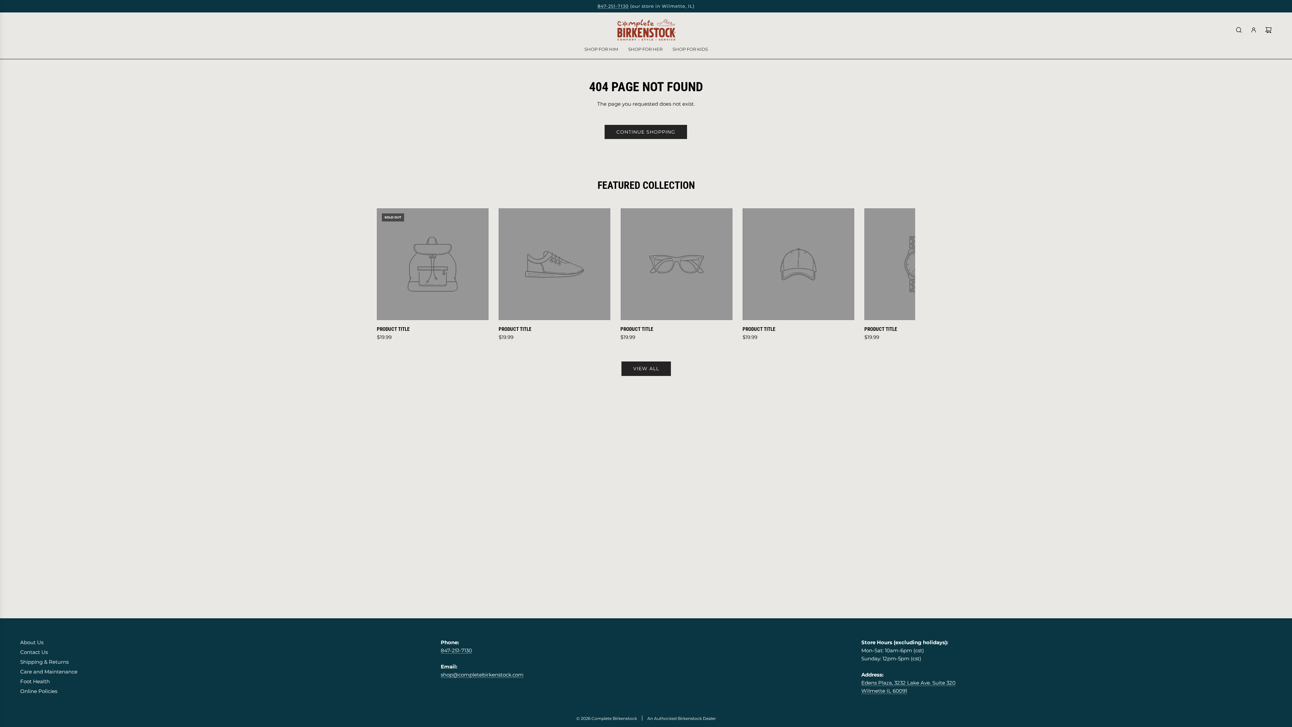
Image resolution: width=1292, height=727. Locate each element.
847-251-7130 (613, 6)
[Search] (1238, 30)
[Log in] (1253, 30)
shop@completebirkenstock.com (482, 674)
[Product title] (433, 264)
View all (646, 369)
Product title (393, 329)
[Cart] (1268, 30)
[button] (389, 275)
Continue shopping (645, 132)
